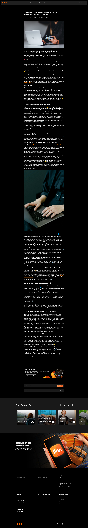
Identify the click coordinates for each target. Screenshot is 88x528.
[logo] (5, 2)
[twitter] (62, 390)
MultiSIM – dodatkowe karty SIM (64, 480)
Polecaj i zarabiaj (20, 502)
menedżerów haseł (28, 82)
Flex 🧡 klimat (62, 496)
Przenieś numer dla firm (42, 479)
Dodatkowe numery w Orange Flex (65, 484)
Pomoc (60, 503)
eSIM (60, 477)
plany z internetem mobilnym (55, 243)
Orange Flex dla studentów (22, 482)
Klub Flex (18, 504)
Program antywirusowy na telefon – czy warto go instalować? (47, 144)
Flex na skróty (62, 499)
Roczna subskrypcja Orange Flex (22, 497)
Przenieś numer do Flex (42, 477)
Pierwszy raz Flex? (20, 500)
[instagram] (19, 511)
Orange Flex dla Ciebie (21, 477)
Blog (60, 501)
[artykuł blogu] (32, 422)
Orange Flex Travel (41, 496)
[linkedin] (60, 390)
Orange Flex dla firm (21, 479)
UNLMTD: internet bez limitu (64, 486)
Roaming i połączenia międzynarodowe (63, 489)
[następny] (85, 417)
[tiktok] (17, 511)
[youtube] (22, 511)
